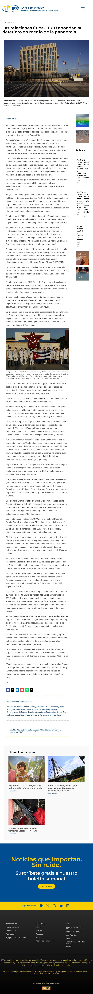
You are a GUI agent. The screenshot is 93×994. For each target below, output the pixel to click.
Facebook (40, 934)
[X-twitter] (48, 906)
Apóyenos (10, 934)
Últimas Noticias (25, 702)
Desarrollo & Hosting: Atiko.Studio (46, 983)
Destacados (51, 712)
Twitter (39, 931)
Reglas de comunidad (45, 941)
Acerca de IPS (11, 924)
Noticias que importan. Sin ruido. (46, 862)
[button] (8, 690)
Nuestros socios (12, 927)
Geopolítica (19, 715)
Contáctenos (11, 931)
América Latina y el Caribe (33, 707)
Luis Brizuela (12, 118)
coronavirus (20, 709)
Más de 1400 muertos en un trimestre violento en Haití (23, 829)
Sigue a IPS (40, 924)
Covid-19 (29, 709)
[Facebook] (41, 906)
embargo (10, 715)
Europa (68, 938)
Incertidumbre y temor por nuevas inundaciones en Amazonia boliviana (62, 788)
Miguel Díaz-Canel (32, 715)
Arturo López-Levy (51, 707)
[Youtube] (61, 906)
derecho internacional (36, 712)
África (68, 924)
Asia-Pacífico (71, 935)
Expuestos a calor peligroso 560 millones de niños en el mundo (25, 786)
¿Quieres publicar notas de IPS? (16, 937)
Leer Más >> (78, 180)
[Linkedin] (68, 906)
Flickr (38, 937)
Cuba (36, 709)
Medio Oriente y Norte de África (76, 942)
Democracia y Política (48, 709)
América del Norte (14, 707)
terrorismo (44, 715)
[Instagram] (54, 906)
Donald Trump (62, 712)
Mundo (68, 946)
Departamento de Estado (17, 712)
